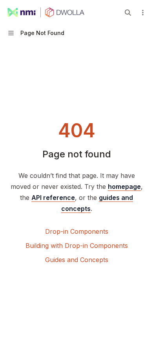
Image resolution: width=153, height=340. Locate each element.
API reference (53, 197)
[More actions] (143, 12)
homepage (124, 186)
